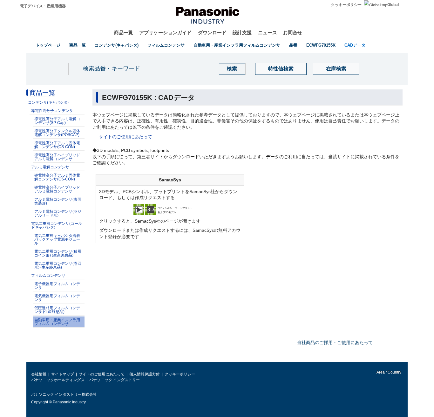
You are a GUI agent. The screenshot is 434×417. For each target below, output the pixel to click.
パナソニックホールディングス (58, 380)
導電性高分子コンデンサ (52, 110)
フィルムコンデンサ (166, 45)
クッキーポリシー (346, 5)
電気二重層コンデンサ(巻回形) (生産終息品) (57, 265)
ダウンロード (212, 32)
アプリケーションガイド (165, 32)
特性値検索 (281, 68)
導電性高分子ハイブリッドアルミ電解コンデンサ (57, 157)
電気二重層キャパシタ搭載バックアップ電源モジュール (57, 239)
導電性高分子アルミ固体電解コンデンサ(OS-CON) (57, 145)
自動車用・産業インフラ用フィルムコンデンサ (236, 45)
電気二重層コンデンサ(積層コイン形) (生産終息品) (57, 253)
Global (393, 5)
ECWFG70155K (321, 45)
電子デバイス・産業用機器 (43, 6)
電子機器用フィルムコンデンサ (57, 286)
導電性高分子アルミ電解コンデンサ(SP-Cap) (57, 121)
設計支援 (242, 32)
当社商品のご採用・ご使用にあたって (335, 342)
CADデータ (354, 45)
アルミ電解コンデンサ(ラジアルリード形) (57, 213)
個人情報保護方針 (144, 374)
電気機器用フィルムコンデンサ (57, 298)
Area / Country (388, 372)
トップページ (48, 45)
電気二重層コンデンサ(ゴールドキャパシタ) (56, 225)
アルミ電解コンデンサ (50, 167)
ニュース (267, 32)
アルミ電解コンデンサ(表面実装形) (57, 201)
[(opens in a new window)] (170, 209)
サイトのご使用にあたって (125, 136)
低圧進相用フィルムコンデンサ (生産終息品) (57, 310)
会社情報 (38, 374)
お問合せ (292, 32)
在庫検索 (336, 68)
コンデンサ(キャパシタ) (117, 45)
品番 (293, 45)
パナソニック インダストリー (114, 380)
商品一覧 (123, 32)
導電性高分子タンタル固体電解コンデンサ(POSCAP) (57, 133)
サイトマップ (62, 374)
